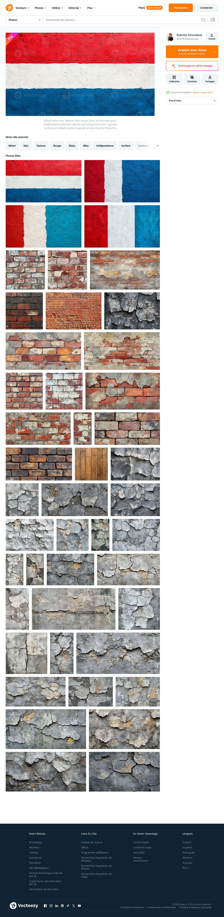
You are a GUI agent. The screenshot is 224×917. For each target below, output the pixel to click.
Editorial (74, 8)
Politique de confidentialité (162, 907)
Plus (89, 8)
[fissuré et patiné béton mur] (135, 464)
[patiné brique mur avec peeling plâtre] (125, 270)
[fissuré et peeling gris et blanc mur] (22, 499)
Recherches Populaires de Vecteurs (96, 859)
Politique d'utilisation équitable (195, 907)
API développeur (39, 868)
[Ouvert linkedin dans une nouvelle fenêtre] (56, 905)
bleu (86, 145)
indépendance (105, 145)
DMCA (84, 847)
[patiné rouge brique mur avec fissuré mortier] (24, 391)
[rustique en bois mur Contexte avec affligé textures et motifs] (91, 464)
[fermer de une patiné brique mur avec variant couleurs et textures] (127, 428)
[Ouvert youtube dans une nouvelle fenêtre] (79, 905)
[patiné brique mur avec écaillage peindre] (25, 270)
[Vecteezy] (9, 7)
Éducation (35, 862)
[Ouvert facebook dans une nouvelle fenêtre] (45, 905)
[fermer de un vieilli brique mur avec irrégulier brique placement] (39, 464)
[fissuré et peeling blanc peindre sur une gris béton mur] (139, 609)
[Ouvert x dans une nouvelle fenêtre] (73, 905)
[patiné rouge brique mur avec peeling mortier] (38, 428)
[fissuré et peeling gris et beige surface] (124, 729)
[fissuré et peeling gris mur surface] (72, 535)
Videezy (33, 852)
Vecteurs (21, 8)
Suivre (212, 38)
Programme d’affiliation (95, 852)
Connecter (206, 7)
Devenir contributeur (140, 859)
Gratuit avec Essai (192, 51)
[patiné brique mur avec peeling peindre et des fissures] (122, 391)
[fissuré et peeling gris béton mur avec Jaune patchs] (46, 729)
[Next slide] (154, 145)
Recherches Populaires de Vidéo (96, 875)
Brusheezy (35, 842)
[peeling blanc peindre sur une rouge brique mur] (64, 391)
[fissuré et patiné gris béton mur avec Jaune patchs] (36, 691)
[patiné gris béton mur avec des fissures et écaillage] (118, 653)
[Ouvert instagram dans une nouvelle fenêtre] (51, 905)
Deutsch (187, 857)
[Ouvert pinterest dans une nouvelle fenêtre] (62, 905)
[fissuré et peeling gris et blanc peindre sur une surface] (132, 310)
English (187, 842)
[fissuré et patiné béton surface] (35, 569)
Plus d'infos (175, 100)
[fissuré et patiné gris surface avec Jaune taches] (124, 772)
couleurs (143, 145)
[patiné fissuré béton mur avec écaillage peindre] (14, 569)
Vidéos (56, 8)
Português (189, 852)
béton (12, 145)
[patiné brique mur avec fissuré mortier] (67, 270)
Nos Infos (138, 852)
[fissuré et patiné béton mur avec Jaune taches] (128, 569)
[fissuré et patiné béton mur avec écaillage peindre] (90, 691)
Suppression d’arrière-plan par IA (45, 882)
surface (126, 145)
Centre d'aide (141, 842)
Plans (141, 7)
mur (26, 145)
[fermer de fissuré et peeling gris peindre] (135, 499)
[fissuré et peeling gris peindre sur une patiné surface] (74, 499)
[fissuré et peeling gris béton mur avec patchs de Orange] (100, 535)
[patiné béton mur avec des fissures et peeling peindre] (138, 691)
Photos (39, 8)
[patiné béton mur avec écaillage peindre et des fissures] (73, 609)
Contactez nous (142, 847)
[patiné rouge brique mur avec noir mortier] (24, 310)
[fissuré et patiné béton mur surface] (136, 535)
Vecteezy (34, 847)
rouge (57, 145)
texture (41, 145)
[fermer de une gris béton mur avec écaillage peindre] (17, 609)
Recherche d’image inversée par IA (46, 874)
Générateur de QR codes (43, 889)
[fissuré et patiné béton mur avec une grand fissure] (26, 653)
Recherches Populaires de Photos (96, 867)
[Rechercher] (203, 20)
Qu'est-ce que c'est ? (203, 92)
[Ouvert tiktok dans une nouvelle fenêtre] (68, 905)
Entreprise (35, 857)
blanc (72, 145)
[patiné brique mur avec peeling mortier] (43, 351)
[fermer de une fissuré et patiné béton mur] (70, 569)
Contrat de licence (92, 842)
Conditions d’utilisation (132, 907)
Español (187, 847)
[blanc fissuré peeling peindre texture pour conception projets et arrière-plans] (30, 535)
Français (187, 862)
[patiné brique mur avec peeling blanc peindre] (82, 428)
